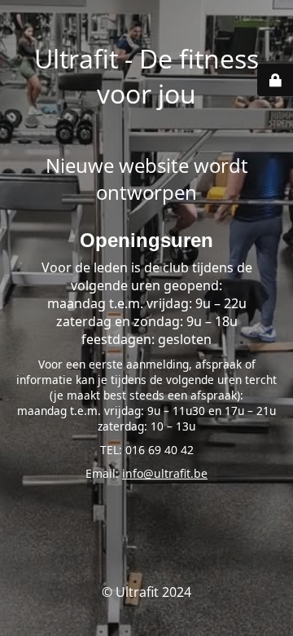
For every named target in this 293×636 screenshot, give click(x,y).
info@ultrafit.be (165, 473)
